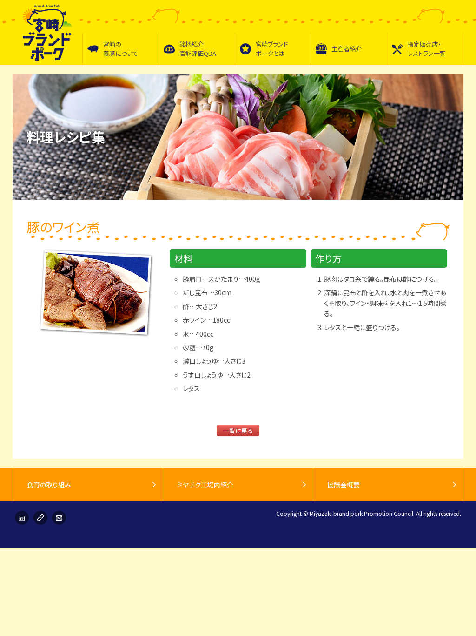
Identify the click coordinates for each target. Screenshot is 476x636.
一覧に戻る (238, 430)
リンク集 (40, 518)
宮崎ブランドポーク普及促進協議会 (47, 32)
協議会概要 (343, 484)
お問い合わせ (59, 518)
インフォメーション (22, 518)
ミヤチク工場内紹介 (205, 484)
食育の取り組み (49, 484)
